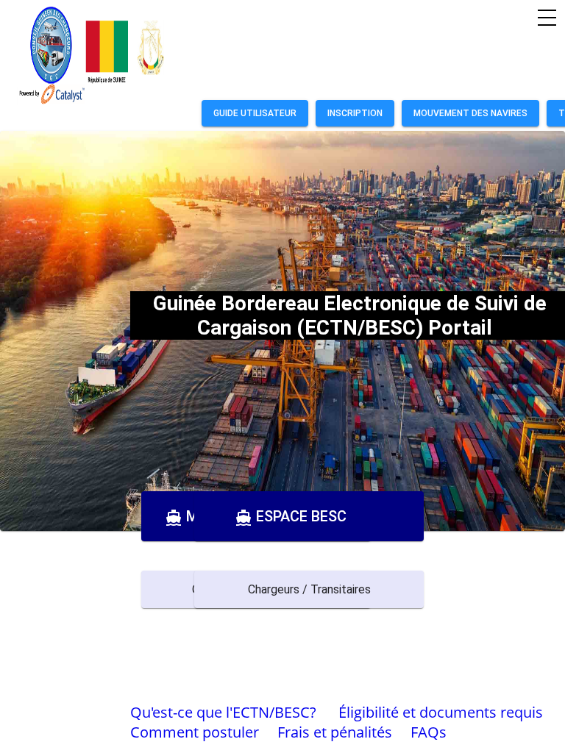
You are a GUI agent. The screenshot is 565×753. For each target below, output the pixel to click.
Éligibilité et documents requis (440, 712)
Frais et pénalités (334, 732)
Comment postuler (194, 732)
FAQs (429, 732)
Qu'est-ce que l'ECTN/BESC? (223, 712)
